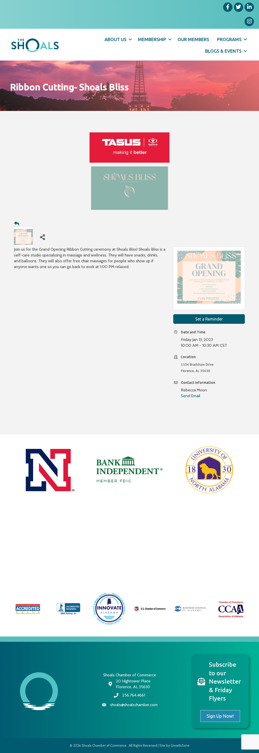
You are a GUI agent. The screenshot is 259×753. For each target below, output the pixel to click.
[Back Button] (16, 223)
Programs (229, 39)
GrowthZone (180, 745)
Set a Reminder (209, 319)
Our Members (193, 39)
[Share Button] (42, 237)
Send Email (190, 395)
